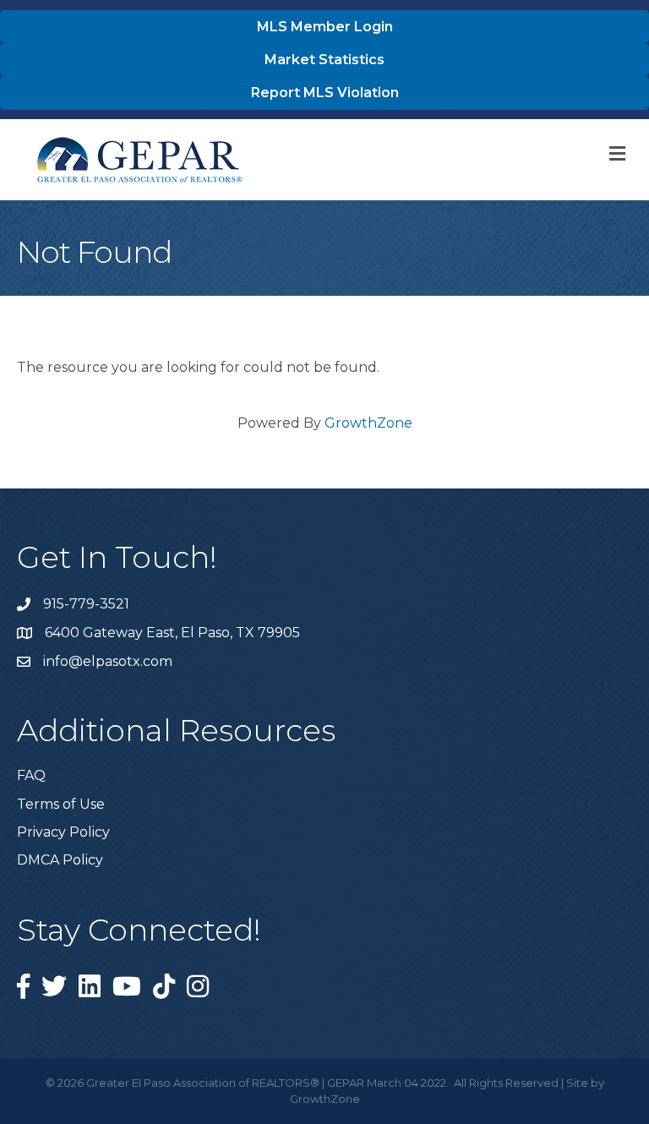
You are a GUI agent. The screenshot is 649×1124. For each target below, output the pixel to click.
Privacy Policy (63, 832)
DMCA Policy (60, 860)
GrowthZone (368, 423)
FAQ (31, 775)
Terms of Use (61, 804)
